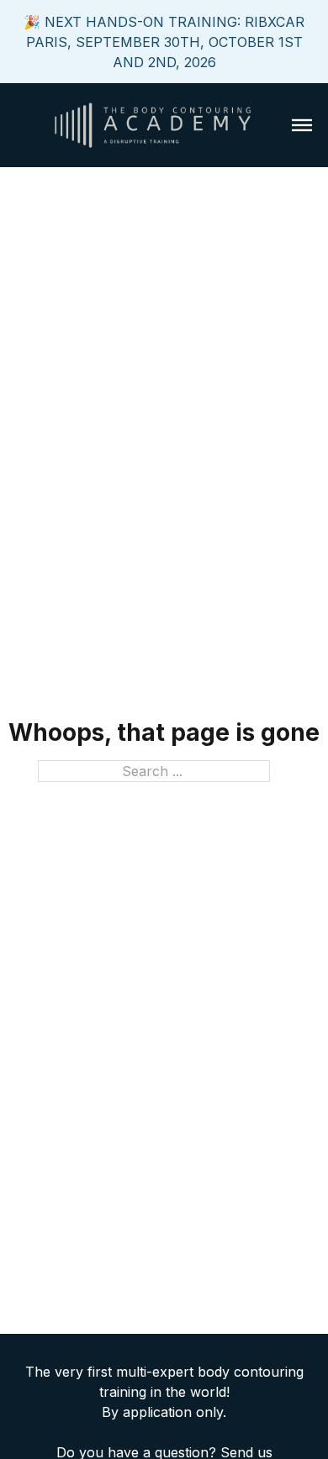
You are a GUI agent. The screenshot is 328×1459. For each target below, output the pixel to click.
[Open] (302, 125)
